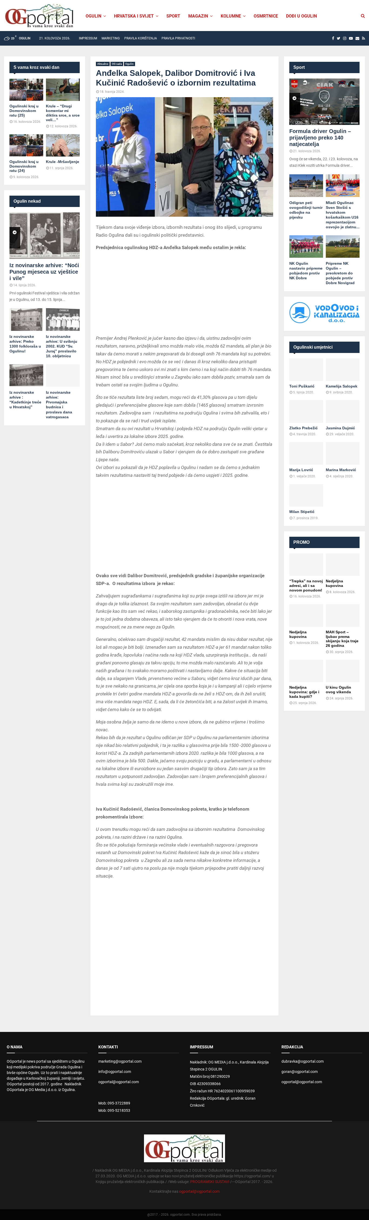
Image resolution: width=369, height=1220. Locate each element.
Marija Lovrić (301, 470)
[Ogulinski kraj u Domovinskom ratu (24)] (26, 145)
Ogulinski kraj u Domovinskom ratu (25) (24, 110)
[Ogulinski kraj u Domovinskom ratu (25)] (26, 90)
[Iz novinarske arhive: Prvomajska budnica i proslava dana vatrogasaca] (63, 375)
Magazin (198, 16)
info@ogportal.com (114, 1071)
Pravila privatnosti (178, 38)
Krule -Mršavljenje (62, 161)
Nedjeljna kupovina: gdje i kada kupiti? (304, 692)
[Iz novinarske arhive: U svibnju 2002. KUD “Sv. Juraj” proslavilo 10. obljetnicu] (63, 319)
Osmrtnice (266, 16)
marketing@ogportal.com (120, 1061)
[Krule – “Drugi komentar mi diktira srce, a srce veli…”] (63, 90)
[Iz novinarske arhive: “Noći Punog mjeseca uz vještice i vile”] (44, 235)
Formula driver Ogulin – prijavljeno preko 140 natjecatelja (320, 137)
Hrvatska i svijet (134, 16)
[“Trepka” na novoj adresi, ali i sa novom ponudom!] (306, 564)
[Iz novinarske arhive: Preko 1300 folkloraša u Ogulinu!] (26, 319)
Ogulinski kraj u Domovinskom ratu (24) (24, 166)
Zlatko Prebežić (303, 428)
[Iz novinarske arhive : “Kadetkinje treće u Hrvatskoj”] (26, 375)
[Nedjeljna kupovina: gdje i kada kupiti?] (306, 671)
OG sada (117, 63)
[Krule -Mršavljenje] (63, 145)
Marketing (111, 38)
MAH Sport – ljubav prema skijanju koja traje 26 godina (342, 639)
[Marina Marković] (343, 453)
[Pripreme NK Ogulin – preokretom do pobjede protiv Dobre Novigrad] (343, 246)
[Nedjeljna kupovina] (343, 564)
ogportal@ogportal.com (118, 1082)
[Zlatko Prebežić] (306, 411)
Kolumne (231, 16)
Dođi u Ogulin (301, 16)
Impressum (88, 38)
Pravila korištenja (140, 38)
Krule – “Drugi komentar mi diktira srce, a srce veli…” (63, 113)
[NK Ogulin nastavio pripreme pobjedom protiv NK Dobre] (306, 246)
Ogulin (129, 63)
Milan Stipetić (301, 511)
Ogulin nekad (27, 201)
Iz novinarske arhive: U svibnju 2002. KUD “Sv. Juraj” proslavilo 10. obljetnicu (61, 346)
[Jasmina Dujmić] (343, 411)
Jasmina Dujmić (340, 428)
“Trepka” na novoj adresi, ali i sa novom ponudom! (306, 585)
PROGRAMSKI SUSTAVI (209, 1182)
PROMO (301, 542)
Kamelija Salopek (341, 386)
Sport (173, 16)
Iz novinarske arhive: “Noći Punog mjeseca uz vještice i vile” (44, 271)
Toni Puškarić (301, 386)
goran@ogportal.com (299, 1071)
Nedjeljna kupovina (334, 583)
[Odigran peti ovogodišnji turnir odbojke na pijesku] (306, 185)
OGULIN (93, 16)
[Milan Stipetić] (306, 495)
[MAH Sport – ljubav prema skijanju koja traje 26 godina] (343, 615)
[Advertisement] (184, 294)
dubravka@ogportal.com (302, 1061)
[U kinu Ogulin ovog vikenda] (343, 671)
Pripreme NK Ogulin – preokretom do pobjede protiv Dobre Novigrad (340, 273)
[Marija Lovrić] (306, 453)
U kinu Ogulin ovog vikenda (338, 689)
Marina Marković (341, 470)
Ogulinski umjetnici (313, 347)
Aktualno (102, 63)
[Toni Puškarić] (306, 369)
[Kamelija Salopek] (343, 369)
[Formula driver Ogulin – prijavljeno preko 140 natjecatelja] (324, 102)
